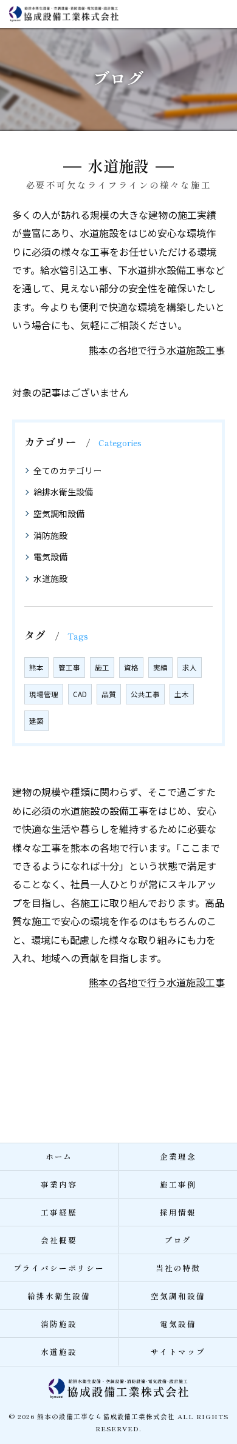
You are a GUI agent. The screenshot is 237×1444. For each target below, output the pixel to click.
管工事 (69, 667)
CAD (80, 694)
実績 (160, 667)
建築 (36, 721)
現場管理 (43, 694)
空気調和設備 (58, 513)
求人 (189, 667)
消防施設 (50, 535)
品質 (108, 694)
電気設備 (50, 556)
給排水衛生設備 (63, 492)
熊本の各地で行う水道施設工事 (157, 350)
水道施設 (50, 578)
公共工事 (145, 694)
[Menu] (218, 13)
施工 (102, 667)
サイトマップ (178, 1351)
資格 (131, 667)
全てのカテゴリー (67, 470)
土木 (181, 694)
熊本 (36, 667)
